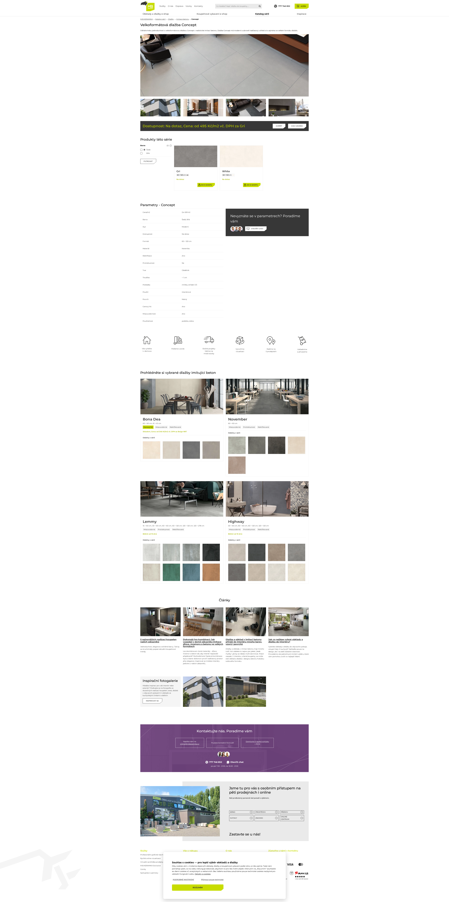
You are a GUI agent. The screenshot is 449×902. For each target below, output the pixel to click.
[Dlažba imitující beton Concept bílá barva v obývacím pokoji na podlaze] (224, 65)
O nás (170, 6)
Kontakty (198, 6)
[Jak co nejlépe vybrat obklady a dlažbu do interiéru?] (288, 621)
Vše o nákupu (190, 850)
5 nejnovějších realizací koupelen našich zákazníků (158, 640)
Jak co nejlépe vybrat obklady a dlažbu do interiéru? (285, 640)
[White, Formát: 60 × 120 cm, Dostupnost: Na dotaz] (241, 156)
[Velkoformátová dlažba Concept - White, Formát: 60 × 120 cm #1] (233, 175)
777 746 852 (215, 762)
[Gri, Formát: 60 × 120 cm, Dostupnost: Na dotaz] (195, 156)
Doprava (179, 6)
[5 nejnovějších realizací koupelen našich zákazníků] (160, 621)
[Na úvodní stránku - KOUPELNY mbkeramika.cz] (147, 6)
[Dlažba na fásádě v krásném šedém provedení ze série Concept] (203, 691)
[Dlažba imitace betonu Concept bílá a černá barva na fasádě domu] (160, 107)
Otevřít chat (237, 762)
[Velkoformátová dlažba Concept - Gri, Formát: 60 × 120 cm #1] (187, 175)
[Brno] (180, 811)
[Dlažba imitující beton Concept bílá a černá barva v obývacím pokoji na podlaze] (246, 107)
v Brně (257, 742)
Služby (162, 6)
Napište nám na (189, 742)
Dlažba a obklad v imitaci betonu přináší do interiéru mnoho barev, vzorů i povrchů (244, 642)
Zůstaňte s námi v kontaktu (283, 850)
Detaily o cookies (203, 874)
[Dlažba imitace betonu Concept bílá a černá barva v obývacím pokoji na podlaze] (203, 107)
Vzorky (189, 6)
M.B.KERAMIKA (146, 19)
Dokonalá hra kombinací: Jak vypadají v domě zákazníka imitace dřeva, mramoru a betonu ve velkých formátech (203, 643)
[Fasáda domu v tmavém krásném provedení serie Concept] (246, 691)
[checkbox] (141, 150)
